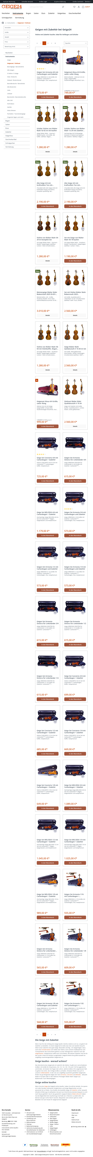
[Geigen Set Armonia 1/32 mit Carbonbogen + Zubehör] (75, 989)
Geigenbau (9, 136)
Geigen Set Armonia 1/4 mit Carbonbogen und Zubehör (75, 568)
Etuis (7, 128)
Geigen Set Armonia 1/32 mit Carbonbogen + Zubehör (74, 1004)
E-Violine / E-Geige (12, 73)
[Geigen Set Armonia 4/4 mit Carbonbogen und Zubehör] (47, 57)
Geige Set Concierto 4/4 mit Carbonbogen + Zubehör (47, 459)
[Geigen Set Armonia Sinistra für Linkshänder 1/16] (47, 934)
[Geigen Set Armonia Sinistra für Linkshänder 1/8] (75, 934)
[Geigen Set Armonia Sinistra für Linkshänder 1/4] (47, 661)
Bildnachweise (31, 1122)
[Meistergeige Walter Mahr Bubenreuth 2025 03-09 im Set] (47, 277)
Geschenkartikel (10, 139)
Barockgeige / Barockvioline (15, 67)
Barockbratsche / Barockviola (16, 83)
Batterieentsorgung (32, 1126)
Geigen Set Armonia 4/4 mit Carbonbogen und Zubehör (47, 73)
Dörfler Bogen (54, 1122)
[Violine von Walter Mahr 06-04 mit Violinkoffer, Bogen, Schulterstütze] (47, 332)
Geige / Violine (54, 1124)
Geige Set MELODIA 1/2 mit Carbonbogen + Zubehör (47, 841)
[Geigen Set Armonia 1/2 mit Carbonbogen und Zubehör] (47, 552)
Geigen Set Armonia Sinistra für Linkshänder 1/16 (46, 950)
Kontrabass (10, 104)
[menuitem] (36, 1114)
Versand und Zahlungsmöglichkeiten (9, 1135)
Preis (6, 42)
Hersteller (8, 27)
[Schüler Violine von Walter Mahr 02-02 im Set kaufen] (47, 114)
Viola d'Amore (11, 110)
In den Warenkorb (47, 97)
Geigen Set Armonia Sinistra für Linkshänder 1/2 (75, 622)
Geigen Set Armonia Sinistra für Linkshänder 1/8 (75, 950)
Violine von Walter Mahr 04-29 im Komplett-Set (47, 239)
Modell (7, 37)
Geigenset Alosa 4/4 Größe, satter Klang (47, 402)
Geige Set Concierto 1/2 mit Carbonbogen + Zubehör (47, 732)
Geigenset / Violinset (13, 63)
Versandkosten (41, 1151)
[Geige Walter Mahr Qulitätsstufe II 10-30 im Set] (75, 332)
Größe (7, 32)
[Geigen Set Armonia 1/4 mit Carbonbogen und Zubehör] (75, 552)
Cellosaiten (53, 1116)
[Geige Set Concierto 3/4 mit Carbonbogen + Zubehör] (75, 661)
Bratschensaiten (55, 1115)
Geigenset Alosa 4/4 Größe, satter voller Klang (74, 73)
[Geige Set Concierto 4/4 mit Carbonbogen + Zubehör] (47, 443)
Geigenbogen (54, 1128)
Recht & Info (76, 1110)
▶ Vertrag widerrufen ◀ (79, 1126)
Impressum (75, 1113)
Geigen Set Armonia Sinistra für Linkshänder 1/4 (47, 677)
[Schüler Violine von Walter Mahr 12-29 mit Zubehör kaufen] (75, 114)
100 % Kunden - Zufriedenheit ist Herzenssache (11, 1114)
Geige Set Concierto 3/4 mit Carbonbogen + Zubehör (75, 677)
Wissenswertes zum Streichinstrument (56, 1133)
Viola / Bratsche (12, 77)
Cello (8, 90)
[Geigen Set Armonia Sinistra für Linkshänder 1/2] (75, 607)
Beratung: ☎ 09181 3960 (9, 1121)
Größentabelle (44, 1073)
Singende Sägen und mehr (15, 117)
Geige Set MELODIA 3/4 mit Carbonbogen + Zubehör (74, 786)
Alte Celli (10, 100)
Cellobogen (53, 1130)
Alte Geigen (10, 70)
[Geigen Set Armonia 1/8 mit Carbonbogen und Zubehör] (47, 989)
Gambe (9, 107)
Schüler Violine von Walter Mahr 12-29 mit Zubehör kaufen (74, 130)
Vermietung (9, 147)
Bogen (7, 121)
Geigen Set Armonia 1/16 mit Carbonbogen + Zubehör (74, 895)
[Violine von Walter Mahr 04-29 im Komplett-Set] (47, 223)
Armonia (63, 1075)
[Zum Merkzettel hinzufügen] (55, 63)
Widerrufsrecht (76, 1094)
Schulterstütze (46, 1050)
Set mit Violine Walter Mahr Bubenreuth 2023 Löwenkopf (75, 293)
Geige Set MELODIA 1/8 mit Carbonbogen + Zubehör (47, 895)
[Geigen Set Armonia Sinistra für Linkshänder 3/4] (47, 607)
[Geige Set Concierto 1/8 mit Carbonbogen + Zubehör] (47, 770)
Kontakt (4, 1132)
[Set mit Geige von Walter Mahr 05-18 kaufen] (75, 223)
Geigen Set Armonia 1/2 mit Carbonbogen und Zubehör (47, 568)
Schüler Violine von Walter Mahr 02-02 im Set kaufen (47, 130)
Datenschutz (75, 1120)
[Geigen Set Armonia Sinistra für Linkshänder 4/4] (75, 443)
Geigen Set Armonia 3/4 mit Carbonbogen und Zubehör (75, 513)
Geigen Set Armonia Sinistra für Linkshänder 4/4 (75, 459)
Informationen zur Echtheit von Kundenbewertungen (35, 1133)
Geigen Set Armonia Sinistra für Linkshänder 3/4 (47, 622)
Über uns (74, 1115)
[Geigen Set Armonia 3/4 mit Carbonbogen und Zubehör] (75, 498)
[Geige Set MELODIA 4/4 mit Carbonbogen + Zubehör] (47, 498)
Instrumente (10, 56)
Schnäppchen (10, 143)
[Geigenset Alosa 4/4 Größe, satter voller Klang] (75, 57)
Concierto (70, 1075)
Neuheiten (9, 53)
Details (48, 152)
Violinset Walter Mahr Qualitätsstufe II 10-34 (73, 402)
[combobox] (45, 7)
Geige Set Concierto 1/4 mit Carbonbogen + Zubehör (75, 732)
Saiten (7, 125)
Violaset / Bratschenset (14, 80)
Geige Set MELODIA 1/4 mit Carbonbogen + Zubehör (74, 841)
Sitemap (29, 1124)
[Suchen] (63, 7)
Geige (9, 60)
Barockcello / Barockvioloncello (16, 97)
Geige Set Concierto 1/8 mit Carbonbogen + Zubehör (47, 786)
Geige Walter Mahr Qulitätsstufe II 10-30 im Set (75, 348)
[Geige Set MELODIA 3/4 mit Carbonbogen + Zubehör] (75, 770)
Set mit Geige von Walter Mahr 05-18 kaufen (74, 239)
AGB (73, 1117)
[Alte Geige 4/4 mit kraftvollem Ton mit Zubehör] (47, 168)
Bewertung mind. (10, 46)
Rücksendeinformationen (34, 1116)
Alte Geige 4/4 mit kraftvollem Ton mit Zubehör (44, 184)
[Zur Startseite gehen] (12, 7)
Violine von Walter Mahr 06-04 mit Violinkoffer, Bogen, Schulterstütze (47, 348)
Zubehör (8, 132)
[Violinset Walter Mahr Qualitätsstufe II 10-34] (75, 387)
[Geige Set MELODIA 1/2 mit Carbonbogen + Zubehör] (47, 825)
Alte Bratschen (11, 87)
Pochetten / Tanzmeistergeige (16, 114)
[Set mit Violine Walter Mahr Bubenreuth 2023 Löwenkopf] (75, 277)
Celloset (9, 93)
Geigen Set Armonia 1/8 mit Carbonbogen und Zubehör (47, 1004)
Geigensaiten (54, 1113)
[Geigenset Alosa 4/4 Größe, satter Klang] (47, 387)
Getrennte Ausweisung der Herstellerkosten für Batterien (36, 1129)
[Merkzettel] (74, 7)
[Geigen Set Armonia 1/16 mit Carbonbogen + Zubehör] (75, 880)
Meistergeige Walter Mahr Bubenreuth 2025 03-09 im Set (47, 293)
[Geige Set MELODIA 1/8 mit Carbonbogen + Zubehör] (47, 880)
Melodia (78, 1075)
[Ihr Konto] (79, 7)
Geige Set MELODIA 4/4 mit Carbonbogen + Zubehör (47, 513)
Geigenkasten (39, 1053)
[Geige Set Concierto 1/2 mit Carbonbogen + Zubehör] (47, 716)
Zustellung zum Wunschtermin (31, 1119)
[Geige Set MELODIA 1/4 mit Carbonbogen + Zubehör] (75, 825)
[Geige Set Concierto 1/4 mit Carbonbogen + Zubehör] (75, 716)
